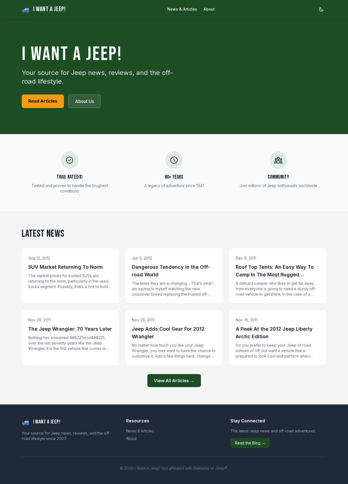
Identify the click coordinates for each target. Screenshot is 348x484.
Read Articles (42, 101)
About (209, 9)
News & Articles (182, 9)
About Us (84, 101)
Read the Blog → (250, 443)
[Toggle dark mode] (321, 9)
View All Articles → (174, 380)
